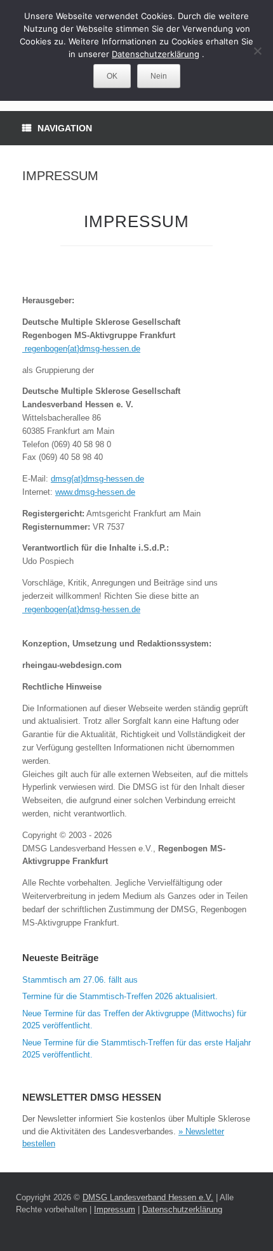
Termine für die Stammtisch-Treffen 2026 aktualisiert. (120, 996)
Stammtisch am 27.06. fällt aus (80, 980)
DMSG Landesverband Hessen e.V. (148, 1197)
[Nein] (257, 50)
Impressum (114, 1209)
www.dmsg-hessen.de (95, 492)
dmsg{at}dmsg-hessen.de (97, 478)
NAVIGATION (64, 128)
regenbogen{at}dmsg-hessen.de (81, 348)
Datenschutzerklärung (182, 1209)
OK (112, 76)
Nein (158, 76)
